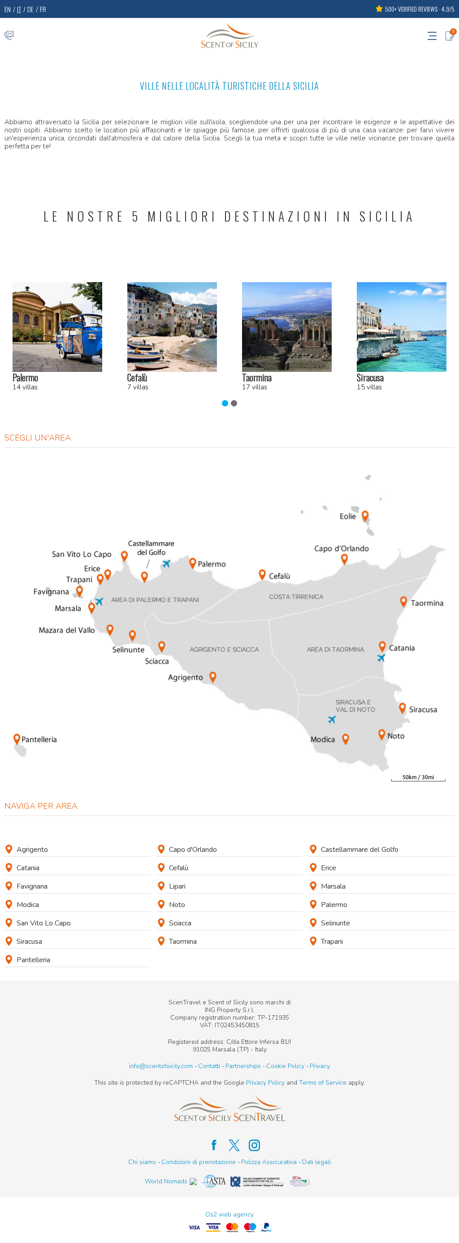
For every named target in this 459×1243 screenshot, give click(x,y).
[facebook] (209, 1145)
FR (43, 9)
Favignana (32, 886)
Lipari (177, 886)
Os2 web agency (229, 1214)
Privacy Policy (265, 1082)
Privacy (320, 1066)
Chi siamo (142, 1162)
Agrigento (32, 850)
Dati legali (316, 1162)
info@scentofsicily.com (161, 1066)
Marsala (333, 886)
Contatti (209, 1066)
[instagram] (250, 1145)
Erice (328, 868)
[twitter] (230, 1145)
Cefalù (178, 868)
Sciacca (180, 923)
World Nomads (166, 1181)
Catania (28, 868)
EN (7, 9)
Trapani (332, 941)
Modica (28, 905)
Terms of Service (322, 1082)
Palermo (334, 905)
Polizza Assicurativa (269, 1162)
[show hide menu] (432, 35)
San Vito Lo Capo (44, 923)
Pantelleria (33, 960)
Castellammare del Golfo (359, 850)
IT (19, 9)
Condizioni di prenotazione (198, 1162)
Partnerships (243, 1066)
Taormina (183, 941)
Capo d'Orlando (193, 850)
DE (30, 9)
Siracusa (29, 941)
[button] (225, 403)
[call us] (8, 35)
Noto (177, 905)
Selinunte (335, 923)
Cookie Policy (285, 1066)
